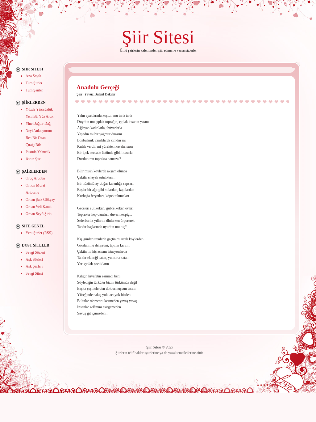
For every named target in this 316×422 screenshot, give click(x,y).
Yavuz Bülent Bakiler (99, 94)
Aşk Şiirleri (34, 266)
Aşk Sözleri (34, 259)
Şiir (135, 37)
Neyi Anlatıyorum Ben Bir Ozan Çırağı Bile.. (39, 138)
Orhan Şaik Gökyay (40, 199)
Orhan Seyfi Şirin (39, 214)
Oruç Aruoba (35, 178)
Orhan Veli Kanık (39, 207)
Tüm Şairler (34, 90)
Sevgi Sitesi (34, 273)
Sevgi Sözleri (35, 252)
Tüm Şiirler (34, 83)
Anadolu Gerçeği (98, 87)
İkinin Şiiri (33, 159)
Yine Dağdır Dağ (38, 123)
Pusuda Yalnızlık (38, 152)
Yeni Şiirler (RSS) (39, 233)
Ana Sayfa (33, 76)
